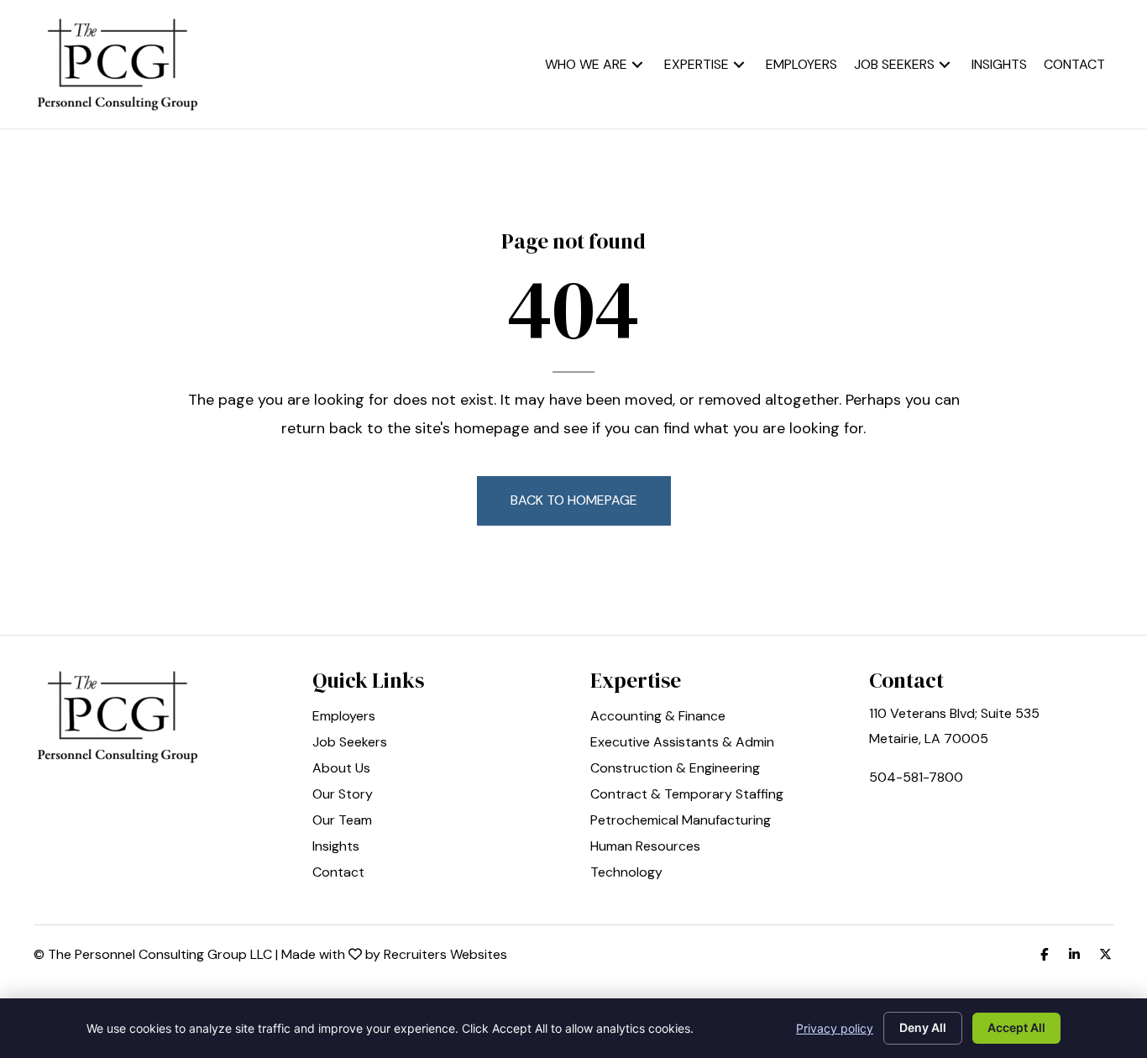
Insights (335, 847)
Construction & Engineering (675, 769)
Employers (343, 717)
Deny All (922, 1027)
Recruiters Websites (445, 954)
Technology (626, 873)
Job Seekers (349, 743)
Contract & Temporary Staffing (686, 795)
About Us (341, 769)
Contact (338, 873)
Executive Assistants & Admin (682, 743)
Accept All (1016, 1027)
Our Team (342, 821)
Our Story (342, 795)
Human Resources (645, 847)
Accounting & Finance (657, 717)
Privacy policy (834, 1028)
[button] (637, 64)
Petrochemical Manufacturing (680, 821)
